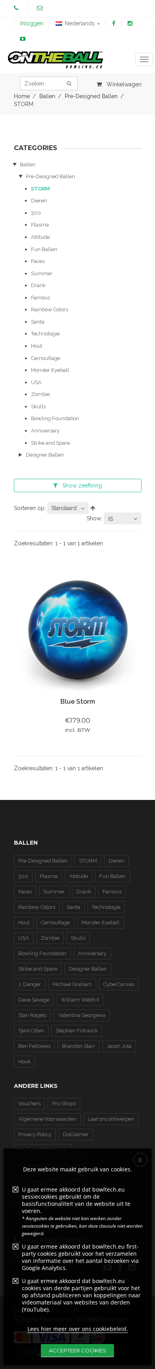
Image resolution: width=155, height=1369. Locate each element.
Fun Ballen (44, 249)
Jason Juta (119, 1046)
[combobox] (68, 508)
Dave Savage (33, 1000)
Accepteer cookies (77, 1350)
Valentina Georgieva (81, 1015)
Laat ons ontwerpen (111, 1119)
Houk (24, 1061)
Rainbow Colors (49, 309)
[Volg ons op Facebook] (113, 23)
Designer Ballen (45, 455)
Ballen (27, 165)
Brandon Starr (78, 1046)
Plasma (40, 225)
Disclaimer (76, 1134)
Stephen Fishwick (77, 1031)
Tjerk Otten (31, 1031)
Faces (38, 261)
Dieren (39, 201)
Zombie (40, 394)
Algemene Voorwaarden (47, 1119)
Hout (36, 346)
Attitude (40, 237)
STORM (40, 189)
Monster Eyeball (50, 370)
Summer (41, 273)
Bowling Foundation (55, 418)
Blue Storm (77, 701)
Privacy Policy (34, 1134)
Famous (40, 298)
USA (36, 382)
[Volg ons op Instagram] (130, 23)
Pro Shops (64, 1103)
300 (36, 213)
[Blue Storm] (77, 630)
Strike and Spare (50, 443)
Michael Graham (72, 984)
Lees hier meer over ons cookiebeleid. (77, 1329)
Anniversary (45, 431)
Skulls (38, 406)
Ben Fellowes (34, 1046)
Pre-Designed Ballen (50, 176)
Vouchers (29, 1103)
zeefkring (82, 485)
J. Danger (29, 984)
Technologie (45, 334)
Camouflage (45, 358)
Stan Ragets (32, 1015)
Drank (38, 285)
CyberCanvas (118, 984)
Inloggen (31, 23)
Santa (38, 322)
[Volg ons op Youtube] (22, 39)
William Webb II (80, 1000)
